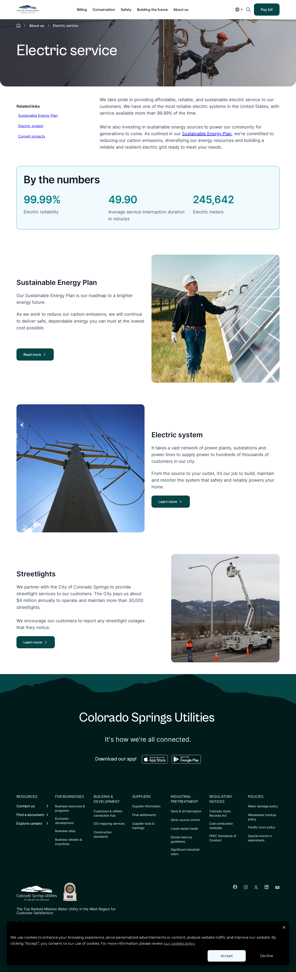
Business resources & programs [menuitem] (70, 808)
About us (36, 25)
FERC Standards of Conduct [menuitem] (222, 838)
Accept (227, 956)
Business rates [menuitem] (65, 831)
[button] (82, 9)
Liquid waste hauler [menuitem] (184, 828)
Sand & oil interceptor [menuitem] (186, 811)
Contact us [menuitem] (25, 806)
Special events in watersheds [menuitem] (260, 838)
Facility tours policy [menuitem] (261, 827)
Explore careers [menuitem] (29, 823)
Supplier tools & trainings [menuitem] (143, 826)
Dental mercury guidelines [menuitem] (181, 839)
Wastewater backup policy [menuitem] (262, 817)
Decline (266, 956)
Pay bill (269, 10)
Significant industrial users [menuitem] (185, 852)
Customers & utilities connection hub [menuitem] (108, 813)
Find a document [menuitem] (30, 815)
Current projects (31, 136)
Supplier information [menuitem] (146, 806)
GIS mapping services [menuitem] (109, 823)
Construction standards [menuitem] (103, 834)
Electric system (30, 126)
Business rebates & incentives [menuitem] (68, 842)
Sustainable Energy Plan (38, 115)
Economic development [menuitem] (64, 821)
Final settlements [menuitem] (144, 815)
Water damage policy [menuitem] (263, 806)
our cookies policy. (179, 943)
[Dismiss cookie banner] (284, 928)
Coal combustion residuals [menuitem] (221, 826)
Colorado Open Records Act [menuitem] (220, 813)
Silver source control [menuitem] (185, 820)
